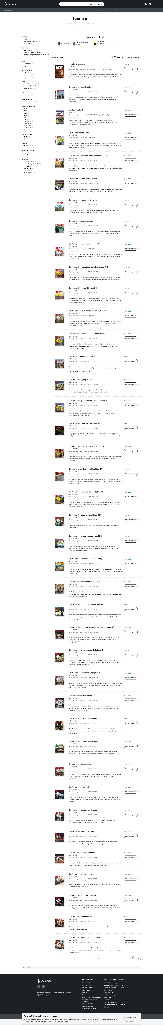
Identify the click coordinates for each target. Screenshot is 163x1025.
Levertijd (84, 992)
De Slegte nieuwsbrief (110, 1002)
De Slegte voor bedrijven (89, 1008)
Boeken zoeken (86, 985)
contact (42, 992)
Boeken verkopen (87, 987)
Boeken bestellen (87, 983)
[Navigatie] (156, 4)
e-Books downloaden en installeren (92, 997)
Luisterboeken (108, 10)
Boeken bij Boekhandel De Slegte (114, 987)
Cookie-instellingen (130, 1021)
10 (105, 958)
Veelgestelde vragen (47, 995)
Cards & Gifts (116, 10)
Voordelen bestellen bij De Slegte (114, 985)
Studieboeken (79, 10)
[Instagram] (43, 986)
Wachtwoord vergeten (88, 1006)
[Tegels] (111, 57)
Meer (25, 130)
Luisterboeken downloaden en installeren (91, 1000)
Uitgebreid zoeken (57, 57)
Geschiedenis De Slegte (111, 983)
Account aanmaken (87, 1003)
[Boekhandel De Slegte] (10, 4)
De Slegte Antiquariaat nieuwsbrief (114, 1004)
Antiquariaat (88, 10)
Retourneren (86, 995)
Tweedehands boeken (48, 10)
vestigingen (40, 994)
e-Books (100, 10)
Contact (106, 1007)
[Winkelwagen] (150, 4)
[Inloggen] (145, 4)
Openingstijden (86, 990)
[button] (54, 43)
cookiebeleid (64, 1021)
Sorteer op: (120, 57)
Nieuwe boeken (60, 10)
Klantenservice (87, 979)
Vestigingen (107, 997)
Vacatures (107, 999)
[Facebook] (39, 986)
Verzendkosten (108, 992)
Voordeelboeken (70, 10)
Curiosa (95, 10)
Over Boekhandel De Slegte (114, 979)
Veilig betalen (108, 990)
